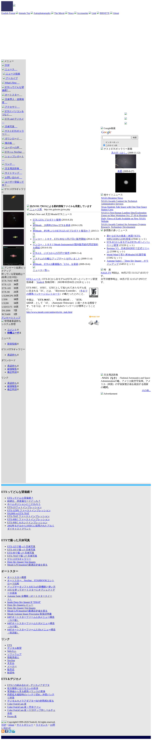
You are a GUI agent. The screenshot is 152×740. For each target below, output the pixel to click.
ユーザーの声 (13, 147)
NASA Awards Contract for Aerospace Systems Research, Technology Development (123, 225)
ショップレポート (13, 158)
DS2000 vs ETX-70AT (18, 513)
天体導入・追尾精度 (13, 101)
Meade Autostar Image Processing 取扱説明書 (29, 614)
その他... (146, 390)
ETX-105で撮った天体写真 (21, 549)
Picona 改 (12, 716)
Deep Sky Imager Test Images (21, 562)
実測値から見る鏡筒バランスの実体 (26, 691)
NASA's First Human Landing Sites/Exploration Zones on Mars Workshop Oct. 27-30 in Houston (124, 214)
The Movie (59, 13)
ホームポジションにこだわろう (24, 504)
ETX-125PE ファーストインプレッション (29, 510)
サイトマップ (13, 173)
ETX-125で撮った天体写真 (21, 546)
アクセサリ (12, 107)
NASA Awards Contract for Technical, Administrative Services (119, 202)
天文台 (10, 663)
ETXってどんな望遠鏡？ (20, 498)
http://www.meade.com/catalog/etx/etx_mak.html (49, 312)
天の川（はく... (119, 152)
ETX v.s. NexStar (14, 152)
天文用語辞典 (13, 168)
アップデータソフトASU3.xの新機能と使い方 (31, 586)
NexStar (11, 660)
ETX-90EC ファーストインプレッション (28, 519)
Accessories (82, 13)
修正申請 (12, 372)
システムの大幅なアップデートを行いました (56, 258)
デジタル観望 (14, 648)
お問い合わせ (13, 177)
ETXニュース (33, 279)
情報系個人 (13, 657)
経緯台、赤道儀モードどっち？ (24, 501)
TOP (7, 65)
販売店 (10, 669)
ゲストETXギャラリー (13, 132)
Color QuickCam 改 (16, 704)
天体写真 (10, 126)
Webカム (11, 651)
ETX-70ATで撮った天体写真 (22, 556)
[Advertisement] (76, 37)
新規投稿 (12, 344)
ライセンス (42, 725)
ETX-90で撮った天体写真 (20, 552)
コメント (12, 329)
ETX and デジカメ (13, 120)
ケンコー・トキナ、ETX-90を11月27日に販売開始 (59, 239)
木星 (119, 171)
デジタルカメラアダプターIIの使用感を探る (30, 700)
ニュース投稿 (12, 74)
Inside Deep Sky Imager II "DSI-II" (24, 602)
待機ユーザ (13, 333)
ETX (9, 645)
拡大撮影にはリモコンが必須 (22, 688)
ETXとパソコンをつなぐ (13, 113)
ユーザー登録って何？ (13, 183)
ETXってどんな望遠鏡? (13, 89)
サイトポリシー (25, 725)
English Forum (8, 13)
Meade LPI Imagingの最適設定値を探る (27, 565)
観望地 (10, 672)
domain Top (24, 13)
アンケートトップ (10, 317)
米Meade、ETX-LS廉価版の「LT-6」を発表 (55, 264)
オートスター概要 (16, 577)
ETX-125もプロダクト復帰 (47, 219)
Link (94, 13)
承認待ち (12, 355)
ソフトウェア (14, 654)
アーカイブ (11, 78)
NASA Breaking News (112, 198)
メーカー (12, 666)
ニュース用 (35, 209)
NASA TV (106, 272)
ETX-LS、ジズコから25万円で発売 (51, 253)
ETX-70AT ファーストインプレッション (28, 516)
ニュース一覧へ (41, 270)
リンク (9, 164)
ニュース (10, 69)
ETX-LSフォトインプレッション (24, 507)
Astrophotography (42, 13)
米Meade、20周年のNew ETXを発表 (52, 225)
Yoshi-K (40, 282)
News (71, 13)
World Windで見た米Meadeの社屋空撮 (126, 254)
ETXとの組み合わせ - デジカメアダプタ (28, 685)
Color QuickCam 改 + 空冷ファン (24, 707)
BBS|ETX (105, 13)
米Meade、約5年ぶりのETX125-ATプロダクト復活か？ (61, 230)
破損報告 (12, 369)
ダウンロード (13, 138)
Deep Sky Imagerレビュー (20, 605)
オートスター (13, 95)
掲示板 (9, 143)
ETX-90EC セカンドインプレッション (27, 522)
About (116, 13)
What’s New (12, 82)
